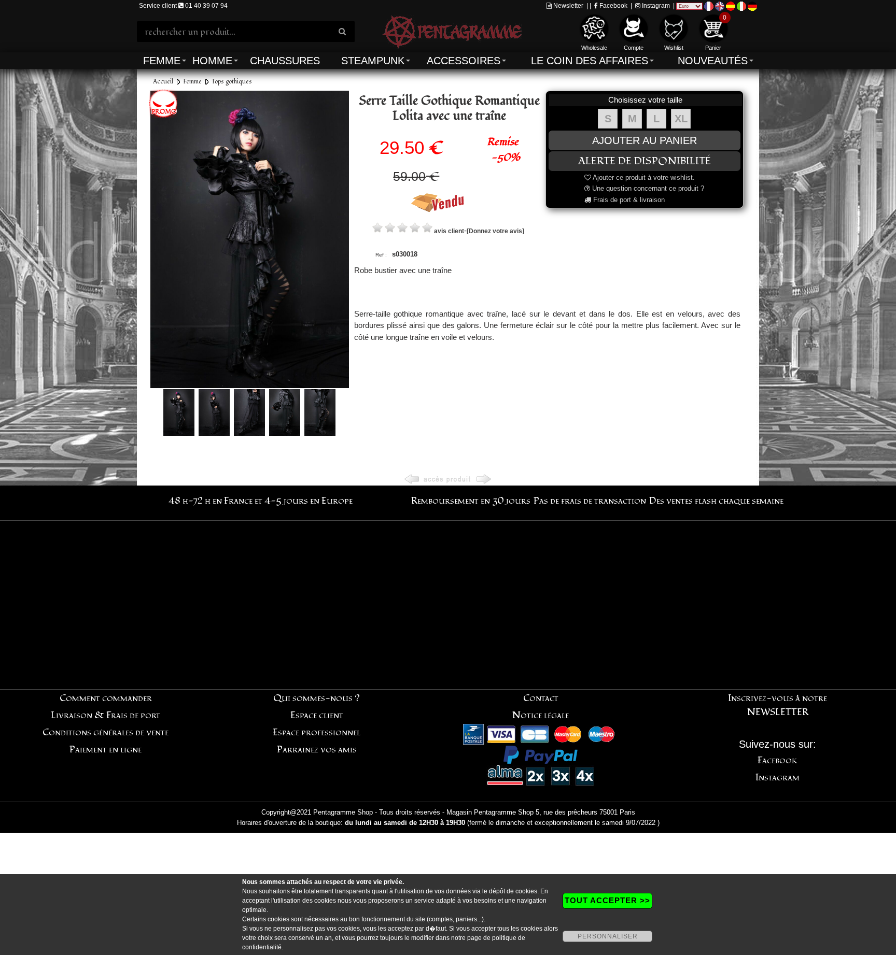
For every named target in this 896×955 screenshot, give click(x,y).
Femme (161, 60)
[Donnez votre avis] (495, 231)
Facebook (612, 5)
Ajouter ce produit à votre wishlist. (643, 177)
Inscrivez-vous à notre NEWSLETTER (777, 705)
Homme (212, 60)
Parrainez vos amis (317, 749)
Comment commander (106, 698)
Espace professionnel (316, 732)
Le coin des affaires (589, 60)
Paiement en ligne (105, 749)
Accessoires (463, 60)
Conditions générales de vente (106, 732)
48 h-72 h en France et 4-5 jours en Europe (261, 500)
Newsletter (567, 5)
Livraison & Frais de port (105, 715)
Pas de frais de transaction (590, 500)
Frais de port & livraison (628, 200)
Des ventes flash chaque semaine (716, 500)
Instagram (655, 5)
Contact (540, 698)
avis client (449, 231)
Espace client (316, 715)
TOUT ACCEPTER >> (607, 900)
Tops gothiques (232, 81)
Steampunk (372, 60)
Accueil (163, 81)
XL (681, 118)
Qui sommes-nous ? (316, 698)
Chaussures (285, 60)
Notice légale (540, 715)
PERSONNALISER (608, 936)
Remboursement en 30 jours (470, 500)
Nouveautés (713, 60)
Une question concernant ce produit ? (647, 188)
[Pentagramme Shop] (452, 30)
